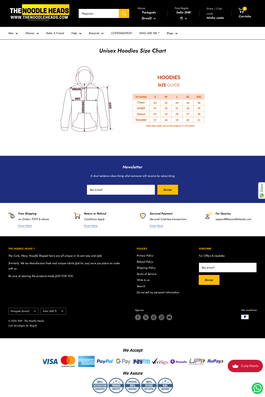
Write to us (143, 280)
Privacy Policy (145, 255)
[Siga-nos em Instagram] (161, 317)
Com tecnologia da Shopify (22, 325)
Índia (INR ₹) (50, 311)
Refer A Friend (55, 33)
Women (29, 33)
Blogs (170, 33)
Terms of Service (146, 274)
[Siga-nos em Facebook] (138, 317)
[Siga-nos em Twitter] (146, 317)
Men (10, 33)
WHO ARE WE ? (149, 33)
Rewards (94, 33)
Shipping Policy (146, 268)
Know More (25, 226)
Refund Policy (145, 262)
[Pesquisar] (124, 13)
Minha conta (215, 18)
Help (74, 33)
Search (141, 286)
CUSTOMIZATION (121, 33)
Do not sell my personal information (158, 292)
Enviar (168, 190)
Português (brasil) (20, 311)
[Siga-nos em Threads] (154, 317)
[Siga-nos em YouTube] (169, 317)
